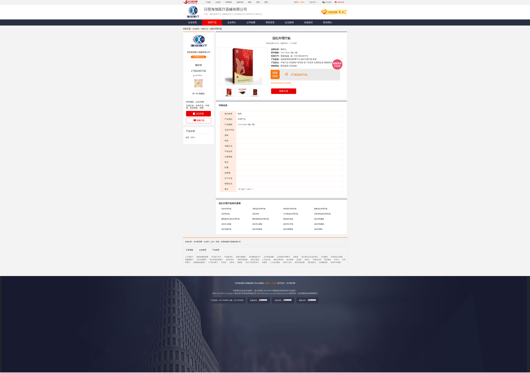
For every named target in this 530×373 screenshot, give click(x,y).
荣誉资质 (270, 22)
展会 (249, 2)
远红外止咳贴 (226, 224)
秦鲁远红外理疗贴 (320, 209)
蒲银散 (295, 257)
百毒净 (231, 262)
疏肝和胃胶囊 (300, 262)
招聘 (266, 2)
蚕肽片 (307, 260)
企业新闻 (289, 22)
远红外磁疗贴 (226, 229)
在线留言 (308, 22)
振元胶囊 (290, 260)
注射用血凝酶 (269, 257)
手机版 (273, 283)
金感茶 (298, 260)
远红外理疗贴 (226, 209)
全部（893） (190, 137)
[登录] (296, 2)
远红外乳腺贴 (319, 219)
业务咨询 (340, 2)
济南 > (218, 242)
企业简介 (231, 22)
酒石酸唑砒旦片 (255, 257)
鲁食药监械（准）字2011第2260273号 (294, 56)
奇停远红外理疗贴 (289, 209)
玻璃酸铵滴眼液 (199, 262)
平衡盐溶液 (317, 260)
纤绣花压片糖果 (337, 257)
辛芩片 (336, 260)
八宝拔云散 (266, 260)
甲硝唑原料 (228, 257)
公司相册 (251, 22)
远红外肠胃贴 (288, 229)
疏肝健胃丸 (312, 262)
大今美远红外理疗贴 (290, 214)
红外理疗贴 (225, 214)
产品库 (208, 2)
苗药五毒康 (255, 260)
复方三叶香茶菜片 (252, 262)
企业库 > (207, 242)
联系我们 (327, 22)
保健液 (264, 262)
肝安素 (223, 262)
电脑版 (266, 283)
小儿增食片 (189, 257)
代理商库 (228, 2)
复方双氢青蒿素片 (216, 260)
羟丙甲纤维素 (336, 262)
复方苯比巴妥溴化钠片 (309, 257)
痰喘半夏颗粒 (241, 257)
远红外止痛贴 (257, 224)
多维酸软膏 (323, 262)
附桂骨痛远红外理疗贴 (260, 219)
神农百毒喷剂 (278, 260)
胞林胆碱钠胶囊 (202, 257)
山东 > (213, 242)
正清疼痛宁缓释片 (283, 257)
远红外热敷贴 (319, 224)
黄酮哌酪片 (189, 260)
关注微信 (328, 2)
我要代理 (283, 91)
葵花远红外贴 (288, 219)
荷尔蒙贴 (327, 260)
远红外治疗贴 (288, 224)
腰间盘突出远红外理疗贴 (230, 219)
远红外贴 (255, 214)
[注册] (302, 2)
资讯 (258, 2)
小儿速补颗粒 (275, 262)
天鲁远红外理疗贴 (259, 209)
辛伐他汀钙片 (216, 257)
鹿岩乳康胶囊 (242, 260)
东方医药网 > (198, 242)
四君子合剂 (287, 262)
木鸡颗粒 (324, 257)
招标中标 (240, 2)
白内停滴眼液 (201, 260)
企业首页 (192, 22)
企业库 (217, 2)
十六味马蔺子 (213, 262)
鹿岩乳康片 (230, 260)
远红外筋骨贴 (257, 229)
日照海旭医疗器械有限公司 (231, 242)
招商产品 (212, 22)
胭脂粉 (239, 262)
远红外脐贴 (318, 229)
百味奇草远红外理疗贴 (322, 214)
